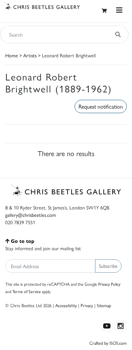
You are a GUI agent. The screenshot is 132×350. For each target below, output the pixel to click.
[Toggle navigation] (119, 10)
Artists (30, 55)
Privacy (87, 305)
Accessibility (66, 305)
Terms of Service (26, 291)
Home (11, 55)
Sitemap (104, 305)
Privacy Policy (109, 284)
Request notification (100, 106)
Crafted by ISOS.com (108, 342)
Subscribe (108, 265)
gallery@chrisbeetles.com (30, 214)
